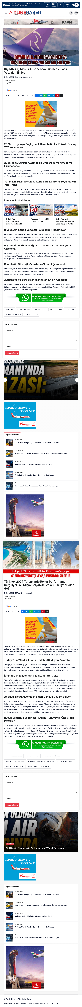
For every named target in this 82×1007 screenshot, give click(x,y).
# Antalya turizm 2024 (14, 756)
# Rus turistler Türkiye (51, 756)
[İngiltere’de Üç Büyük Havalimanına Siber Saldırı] (41, 380)
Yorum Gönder (12, 353)
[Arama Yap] (71, 13)
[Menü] (6, 13)
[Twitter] (52, 1003)
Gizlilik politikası (33, 1004)
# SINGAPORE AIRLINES (13, 315)
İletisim (42, 1004)
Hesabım (23, 1004)
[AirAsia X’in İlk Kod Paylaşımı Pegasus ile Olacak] (41, 475)
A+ (28, 95)
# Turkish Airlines (31, 315)
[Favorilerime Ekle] (18, 95)
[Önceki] (5, 380)
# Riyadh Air (70, 309)
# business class (40, 309)
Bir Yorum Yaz (11, 324)
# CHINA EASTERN (56, 309)
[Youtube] (57, 1003)
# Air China (10, 309)
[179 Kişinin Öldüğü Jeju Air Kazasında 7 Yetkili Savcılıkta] (41, 442)
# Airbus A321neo (24, 309)
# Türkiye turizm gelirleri (15, 761)
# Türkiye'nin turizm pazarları (39, 766)
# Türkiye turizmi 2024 (65, 761)
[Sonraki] (76, 380)
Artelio (35, 999)
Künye (16, 1004)
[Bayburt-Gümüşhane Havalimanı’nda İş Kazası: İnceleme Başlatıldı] (41, 453)
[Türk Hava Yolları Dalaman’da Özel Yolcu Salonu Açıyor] (41, 485)
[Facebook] (47, 1003)
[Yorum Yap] (23, 95)
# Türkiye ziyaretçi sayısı (15, 766)
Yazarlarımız (8, 1004)
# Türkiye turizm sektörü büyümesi (41, 761)
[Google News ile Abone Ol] (11, 90)
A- (32, 95)
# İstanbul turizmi (32, 756)
